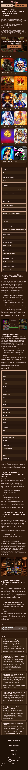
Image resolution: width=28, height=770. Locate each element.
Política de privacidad (14, 740)
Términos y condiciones (14, 748)
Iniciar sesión (7, 5)
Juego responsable (14, 738)
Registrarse (20, 5)
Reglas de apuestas (14, 745)
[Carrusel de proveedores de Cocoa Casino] (14, 628)
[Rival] (20, 628)
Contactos (14, 750)
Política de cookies (14, 743)
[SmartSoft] (7, 628)
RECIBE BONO (14, 46)
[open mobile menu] (2, 2)
